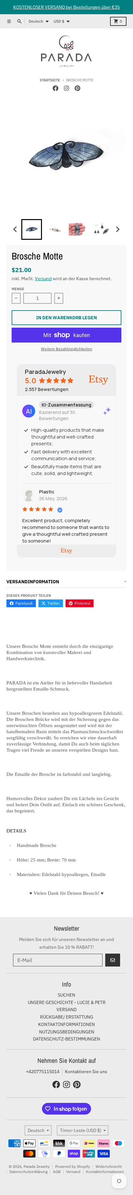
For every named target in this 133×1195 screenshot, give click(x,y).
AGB (57, 1171)
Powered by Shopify (72, 1166)
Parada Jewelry (37, 1166)
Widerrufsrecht (109, 1166)
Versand (43, 278)
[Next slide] (117, 229)
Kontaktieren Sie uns (86, 1071)
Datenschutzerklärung (28, 1171)
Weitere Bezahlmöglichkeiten (66, 348)
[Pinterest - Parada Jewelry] (77, 88)
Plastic (46, 491)
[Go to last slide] (15, 229)
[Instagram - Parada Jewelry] (66, 88)
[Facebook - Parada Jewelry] (55, 88)
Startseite (50, 80)
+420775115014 (42, 1071)
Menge (18, 289)
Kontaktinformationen (105, 1171)
